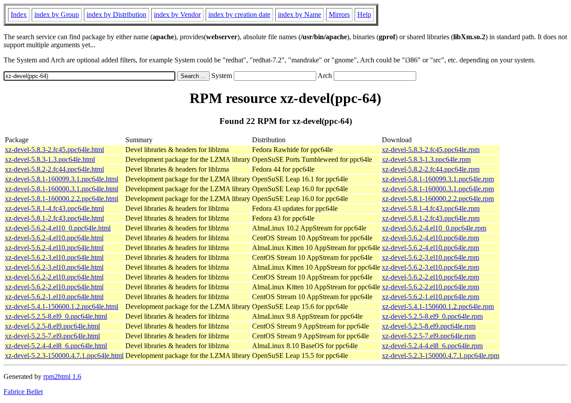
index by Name (299, 14)
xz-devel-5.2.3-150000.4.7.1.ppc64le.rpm (440, 355)
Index (19, 14)
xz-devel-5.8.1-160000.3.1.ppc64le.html (61, 189)
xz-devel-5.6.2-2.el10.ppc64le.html (54, 277)
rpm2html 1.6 (62, 376)
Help (364, 14)
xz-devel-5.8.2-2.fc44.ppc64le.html (54, 169)
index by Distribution (116, 14)
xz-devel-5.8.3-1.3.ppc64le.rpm (426, 159)
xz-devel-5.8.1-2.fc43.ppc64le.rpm (431, 218)
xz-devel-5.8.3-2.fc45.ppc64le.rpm (431, 149)
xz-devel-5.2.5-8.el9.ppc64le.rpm (429, 326)
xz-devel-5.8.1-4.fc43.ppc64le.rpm (431, 208)
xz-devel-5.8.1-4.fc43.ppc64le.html (54, 208)
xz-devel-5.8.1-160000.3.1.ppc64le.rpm (438, 189)
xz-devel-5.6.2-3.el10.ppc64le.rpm (430, 257)
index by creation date (239, 14)
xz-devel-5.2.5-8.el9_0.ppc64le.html (56, 316)
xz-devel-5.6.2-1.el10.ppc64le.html (54, 296)
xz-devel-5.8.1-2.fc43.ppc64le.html (54, 218)
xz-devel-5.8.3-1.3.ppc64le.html (50, 159)
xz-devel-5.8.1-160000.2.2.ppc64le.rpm (438, 198)
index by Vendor (177, 14)
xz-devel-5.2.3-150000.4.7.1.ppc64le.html (64, 355)
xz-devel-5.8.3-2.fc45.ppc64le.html (54, 149)
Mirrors (339, 14)
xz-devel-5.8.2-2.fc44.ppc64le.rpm (431, 169)
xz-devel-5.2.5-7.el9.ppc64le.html (52, 336)
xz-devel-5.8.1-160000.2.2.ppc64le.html (61, 198)
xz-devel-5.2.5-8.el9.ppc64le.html (52, 326)
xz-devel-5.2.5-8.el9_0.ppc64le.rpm (432, 316)
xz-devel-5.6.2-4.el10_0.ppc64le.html (58, 228)
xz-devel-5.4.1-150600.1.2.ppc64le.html (61, 306)
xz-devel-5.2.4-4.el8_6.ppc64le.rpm (432, 346)
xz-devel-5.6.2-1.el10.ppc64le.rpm (430, 296)
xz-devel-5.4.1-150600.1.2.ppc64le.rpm (438, 306)
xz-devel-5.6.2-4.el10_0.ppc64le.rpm (434, 228)
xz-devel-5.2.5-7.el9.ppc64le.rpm (429, 336)
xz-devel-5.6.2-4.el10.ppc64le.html (54, 238)
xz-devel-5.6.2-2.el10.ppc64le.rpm (430, 277)
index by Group (56, 14)
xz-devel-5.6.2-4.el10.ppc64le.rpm (430, 238)
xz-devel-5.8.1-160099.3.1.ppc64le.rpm (438, 179)
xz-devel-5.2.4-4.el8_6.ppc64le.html (56, 346)
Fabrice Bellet (23, 391)
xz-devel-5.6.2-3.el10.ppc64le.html (54, 257)
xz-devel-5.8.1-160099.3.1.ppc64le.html (61, 179)
